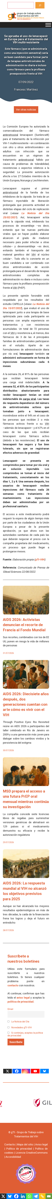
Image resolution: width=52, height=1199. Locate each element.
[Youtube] (35, 1071)
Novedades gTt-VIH (21, 1027)
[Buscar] (39, 5)
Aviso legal (41, 1144)
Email (10, 1009)
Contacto (9, 1144)
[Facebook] (16, 1071)
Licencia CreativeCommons (32, 1152)
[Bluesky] (44, 1071)
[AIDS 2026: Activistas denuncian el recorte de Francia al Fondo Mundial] (26, 612)
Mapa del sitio (25, 1144)
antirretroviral (10, 134)
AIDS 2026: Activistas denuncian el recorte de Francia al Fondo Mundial (24, 624)
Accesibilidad (13, 1156)
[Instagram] (26, 1071)
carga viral (29, 398)
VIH (33, 254)
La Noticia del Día (20, 1021)
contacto (13, 985)
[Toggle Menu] (48, 25)
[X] (7, 1071)
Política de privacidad (19, 1148)
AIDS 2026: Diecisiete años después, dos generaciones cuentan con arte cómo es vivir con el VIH (26, 704)
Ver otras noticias (26, 109)
